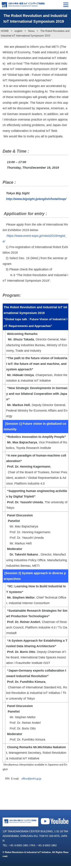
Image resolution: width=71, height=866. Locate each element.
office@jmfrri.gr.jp (31, 778)
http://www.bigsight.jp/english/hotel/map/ (36, 199)
